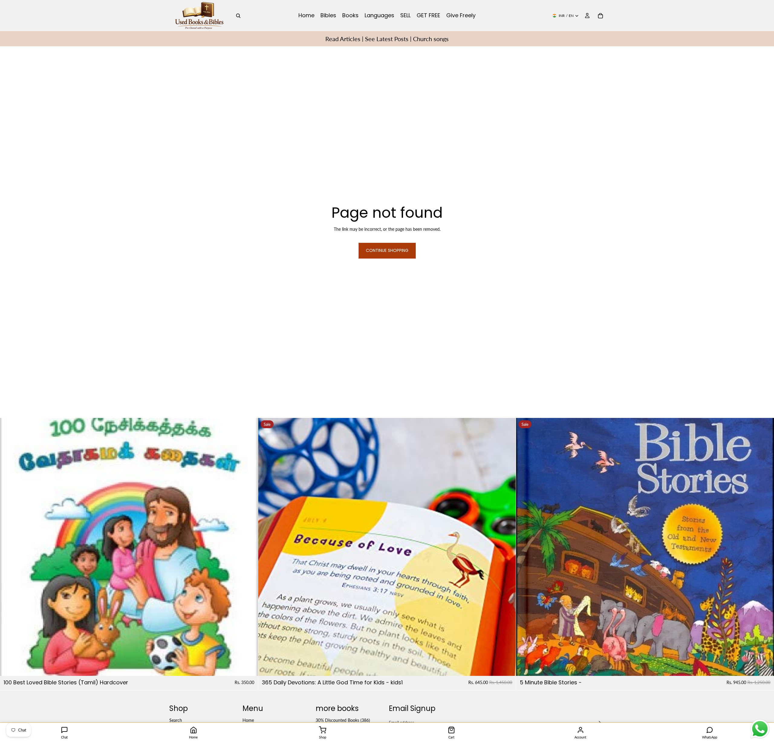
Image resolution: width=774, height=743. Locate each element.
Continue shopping (387, 250)
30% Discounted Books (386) (343, 720)
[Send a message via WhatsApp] (760, 729)
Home (248, 720)
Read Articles (342, 38)
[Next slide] (507, 546)
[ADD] (248, 666)
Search (175, 720)
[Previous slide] (267, 546)
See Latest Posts (386, 38)
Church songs (431, 38)
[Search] (238, 15)
